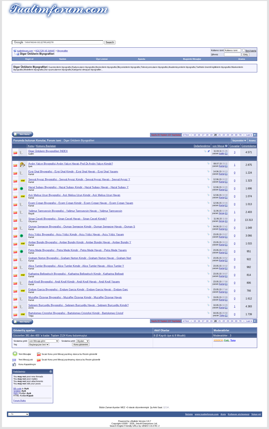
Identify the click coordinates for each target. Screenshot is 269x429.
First (186, 135)
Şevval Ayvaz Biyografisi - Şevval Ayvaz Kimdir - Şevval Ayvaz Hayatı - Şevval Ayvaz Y (79, 179)
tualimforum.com (25, 51)
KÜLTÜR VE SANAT (45, 51)
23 (228, 135)
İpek (30, 166)
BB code (17, 388)
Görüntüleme (248, 146)
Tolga (30, 316)
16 (199, 135)
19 (211, 135)
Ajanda (141, 59)
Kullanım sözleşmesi (238, 414)
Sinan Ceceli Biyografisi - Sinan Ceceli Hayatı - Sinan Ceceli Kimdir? (67, 218)
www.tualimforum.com (207, 414)
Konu (31, 146)
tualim (31, 154)
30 (236, 135)
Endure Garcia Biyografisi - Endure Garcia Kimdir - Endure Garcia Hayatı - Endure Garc (78, 289)
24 (232, 135)
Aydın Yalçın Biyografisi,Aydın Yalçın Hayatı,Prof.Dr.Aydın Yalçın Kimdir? (70, 163)
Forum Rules (19, 400)
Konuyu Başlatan (46, 146)
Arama (241, 59)
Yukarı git (256, 414)
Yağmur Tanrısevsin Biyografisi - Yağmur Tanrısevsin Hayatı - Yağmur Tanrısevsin (75, 210)
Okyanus (32, 221)
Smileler (17, 391)
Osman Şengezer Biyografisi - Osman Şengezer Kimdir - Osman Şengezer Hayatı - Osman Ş (81, 226)
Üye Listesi (102, 59)
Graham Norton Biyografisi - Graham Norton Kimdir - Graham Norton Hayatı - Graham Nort (79, 258)
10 (195, 135)
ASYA (31, 308)
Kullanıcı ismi (217, 50)
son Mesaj (218, 146)
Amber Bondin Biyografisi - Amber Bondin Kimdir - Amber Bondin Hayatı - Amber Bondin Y (79, 242)
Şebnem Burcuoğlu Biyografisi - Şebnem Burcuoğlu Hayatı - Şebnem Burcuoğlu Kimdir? (78, 305)
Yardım (62, 59)
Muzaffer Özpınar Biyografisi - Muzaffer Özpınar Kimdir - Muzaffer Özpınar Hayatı (75, 297)
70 (240, 135)
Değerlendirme (202, 146)
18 (207, 135)
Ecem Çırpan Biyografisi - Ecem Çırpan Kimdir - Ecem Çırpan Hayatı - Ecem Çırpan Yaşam (80, 203)
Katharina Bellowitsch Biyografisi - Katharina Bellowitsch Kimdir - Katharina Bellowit (76, 273)
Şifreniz (214, 54)
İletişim (189, 414)
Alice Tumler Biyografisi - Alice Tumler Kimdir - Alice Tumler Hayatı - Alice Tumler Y (76, 265)
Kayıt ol (29, 59)
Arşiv (223, 414)
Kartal (221, 166)
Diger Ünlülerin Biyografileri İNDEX (48, 151)
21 (219, 135)
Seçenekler (238, 140)
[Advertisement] (134, 28)
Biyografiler (62, 51)
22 (224, 135)
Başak (31, 213)
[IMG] (16, 393)
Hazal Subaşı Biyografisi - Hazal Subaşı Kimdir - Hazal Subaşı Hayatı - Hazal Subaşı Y (78, 187)
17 (203, 135)
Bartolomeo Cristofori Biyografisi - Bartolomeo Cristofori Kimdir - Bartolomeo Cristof (75, 313)
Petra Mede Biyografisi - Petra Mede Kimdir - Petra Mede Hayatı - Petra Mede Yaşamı (77, 250)
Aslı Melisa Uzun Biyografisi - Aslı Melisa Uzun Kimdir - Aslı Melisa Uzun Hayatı (74, 195)
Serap (221, 213)
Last (249, 135)
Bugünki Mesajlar (192, 59)
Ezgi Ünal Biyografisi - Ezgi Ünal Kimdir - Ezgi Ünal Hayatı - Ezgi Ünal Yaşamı (73, 171)
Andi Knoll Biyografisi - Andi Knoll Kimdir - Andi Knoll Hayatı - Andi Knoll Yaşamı (74, 281)
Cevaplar (235, 146)
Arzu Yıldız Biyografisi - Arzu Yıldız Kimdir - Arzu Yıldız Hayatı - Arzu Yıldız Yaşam (76, 234)
